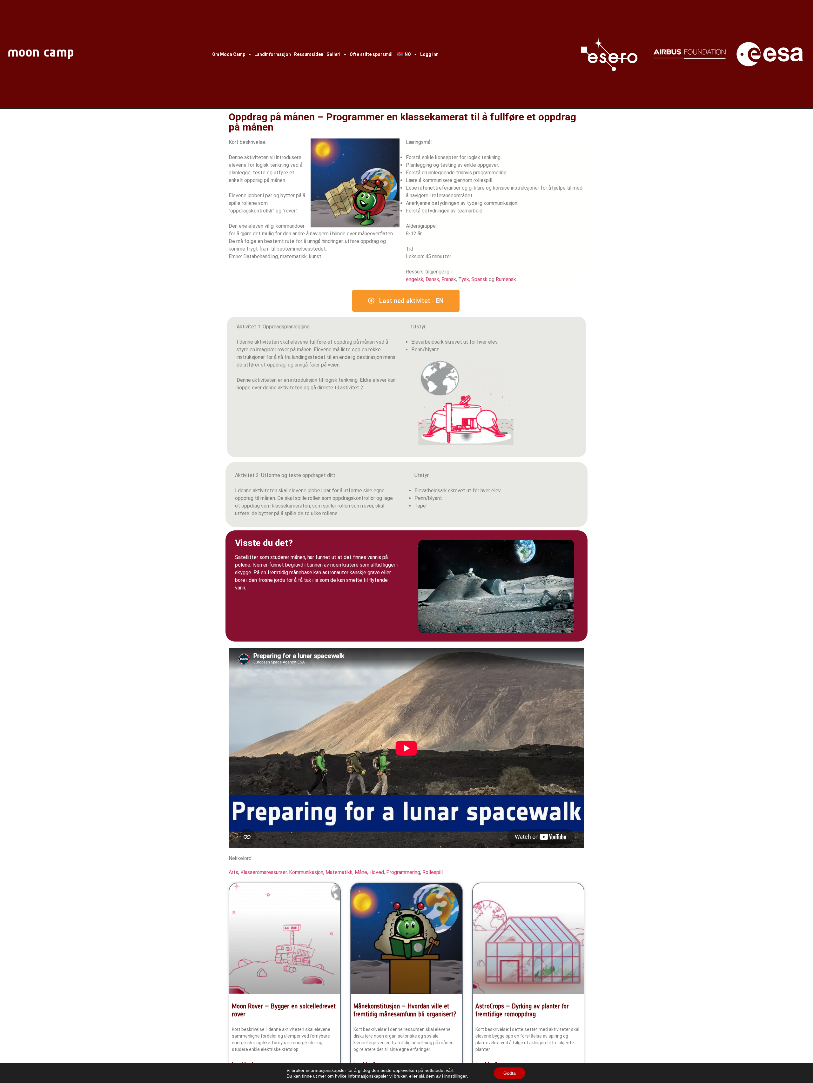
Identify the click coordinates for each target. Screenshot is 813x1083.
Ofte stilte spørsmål (371, 54)
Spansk (479, 279)
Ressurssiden (308, 54)
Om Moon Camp (228, 54)
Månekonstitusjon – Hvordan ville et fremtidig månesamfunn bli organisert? (404, 1010)
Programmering (403, 872)
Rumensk (506, 279)
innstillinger (455, 1076)
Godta (509, 1073)
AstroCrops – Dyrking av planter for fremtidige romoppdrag (522, 1010)
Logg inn (429, 54)
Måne (361, 872)
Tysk (463, 279)
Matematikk (339, 872)
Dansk (432, 279)
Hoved (376, 872)
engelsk (414, 279)
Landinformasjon (272, 54)
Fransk (448, 279)
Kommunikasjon (306, 872)
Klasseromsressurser (263, 872)
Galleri (333, 54)
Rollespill (432, 872)
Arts (233, 872)
